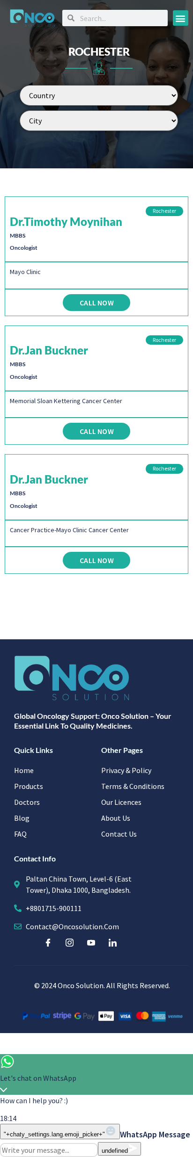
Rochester (164, 210)
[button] (180, 18)
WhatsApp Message (155, 1134)
